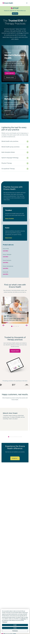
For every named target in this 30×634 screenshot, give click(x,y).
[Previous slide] (3, 325)
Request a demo (10, 77)
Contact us (14, 458)
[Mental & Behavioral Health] (15, 65)
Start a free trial (9, 73)
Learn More (5, 250)
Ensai (20, 33)
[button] (11, 326)
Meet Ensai (15, 13)
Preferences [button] (4, 621)
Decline (15, 627)
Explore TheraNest (9, 218)
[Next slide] (26, 325)
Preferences (15, 630)
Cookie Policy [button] (23, 618)
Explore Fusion (8, 237)
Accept (15, 625)
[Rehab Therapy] (15, 106)
